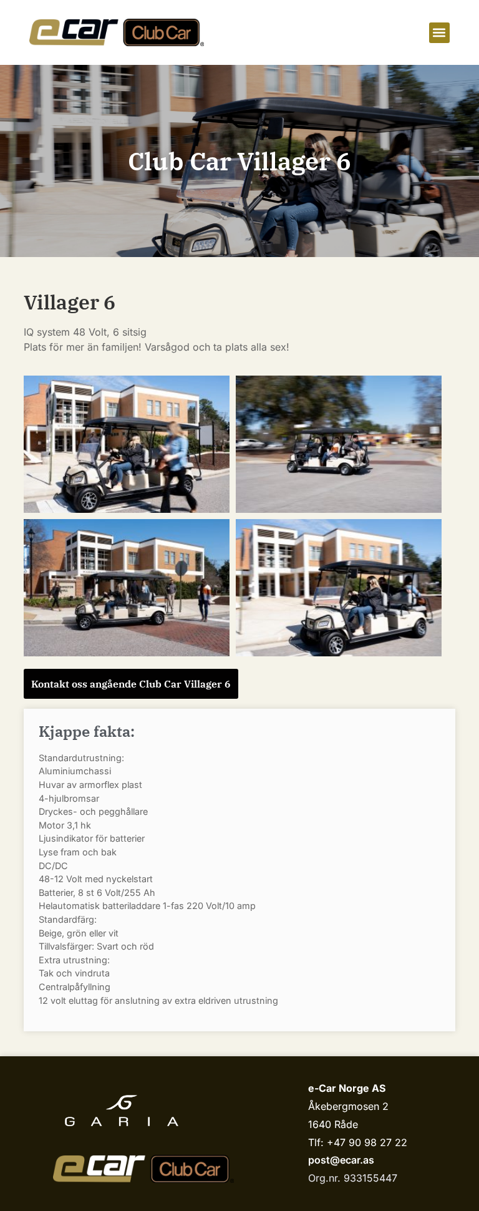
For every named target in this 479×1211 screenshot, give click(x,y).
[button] (439, 32)
